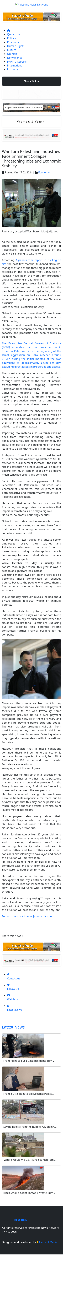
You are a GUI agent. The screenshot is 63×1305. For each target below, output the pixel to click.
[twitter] (19, 1220)
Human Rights (16, 46)
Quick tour (13, 34)
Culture (11, 50)
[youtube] (22, 1220)
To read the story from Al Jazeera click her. (28, 916)
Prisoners (13, 42)
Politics (11, 38)
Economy (12, 69)
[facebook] (16, 1220)
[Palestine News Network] (31, 3)
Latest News (13, 1027)
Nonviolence (14, 57)
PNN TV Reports (17, 61)
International (15, 65)
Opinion (12, 54)
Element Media (48, 1242)
